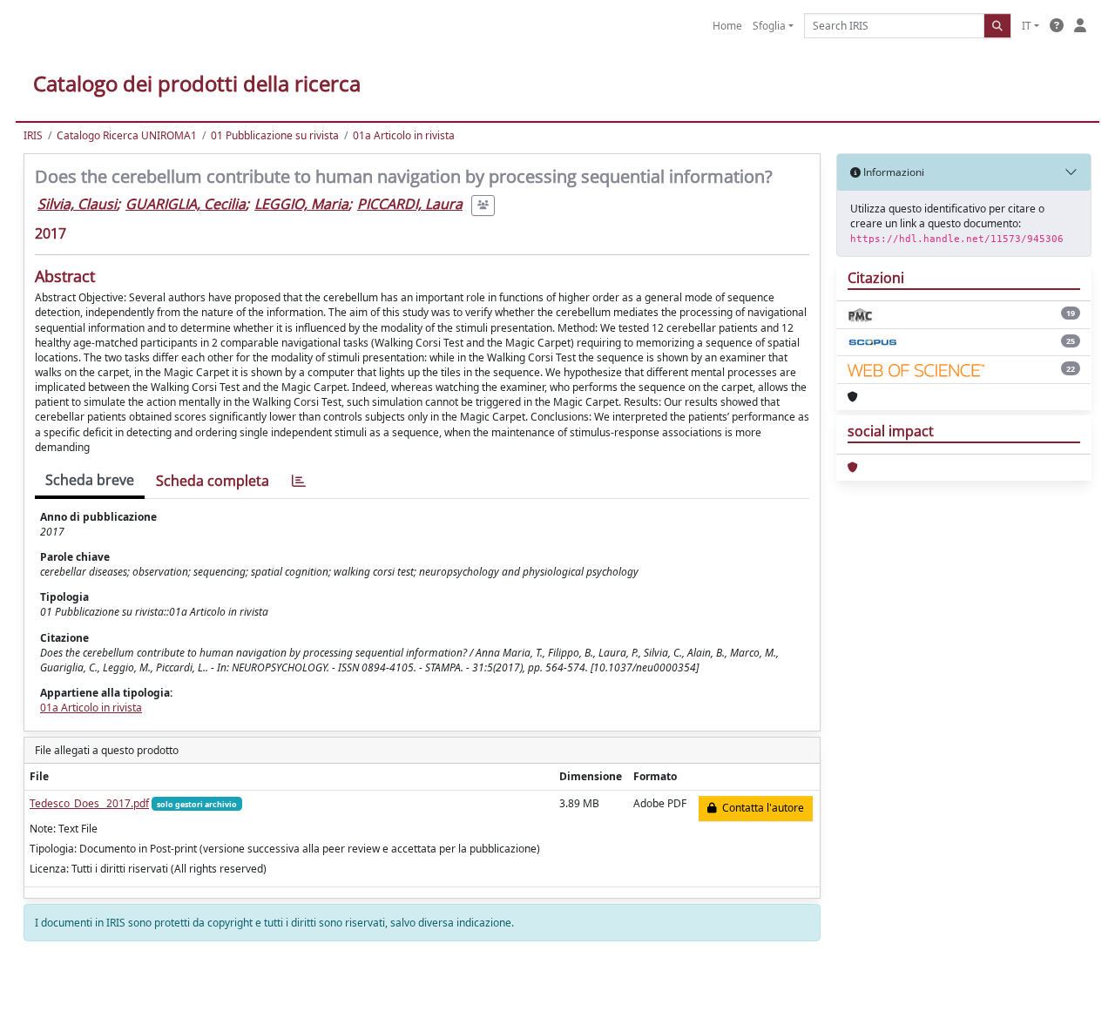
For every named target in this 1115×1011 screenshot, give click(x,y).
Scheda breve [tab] (89, 479)
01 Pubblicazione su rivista (275, 135)
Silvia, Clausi (77, 203)
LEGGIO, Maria (301, 203)
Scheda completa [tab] (212, 480)
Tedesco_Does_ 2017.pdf (89, 803)
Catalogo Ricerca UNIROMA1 (127, 135)
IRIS (33, 135)
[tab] (298, 481)
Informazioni (892, 172)
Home (727, 25)
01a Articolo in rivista (404, 135)
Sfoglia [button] (769, 25)
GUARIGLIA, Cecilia (185, 203)
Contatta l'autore (760, 807)
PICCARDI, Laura (410, 203)
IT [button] (1026, 25)
